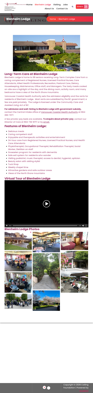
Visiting (57, 4)
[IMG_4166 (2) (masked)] (18, 301)
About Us (49, 8)
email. (46, 122)
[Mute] (83, 226)
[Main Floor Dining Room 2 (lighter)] (46, 242)
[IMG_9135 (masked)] (74, 282)
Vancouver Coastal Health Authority (59, 112)
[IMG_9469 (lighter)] (18, 261)
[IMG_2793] (18, 282)
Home (29, 4)
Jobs (65, 4)
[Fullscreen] (86, 226)
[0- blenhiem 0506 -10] (74, 261)
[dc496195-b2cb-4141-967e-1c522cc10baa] (46, 271)
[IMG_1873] (46, 300)
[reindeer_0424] (18, 241)
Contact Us (62, 8)
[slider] (45, 225)
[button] (46, 203)
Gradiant (83, 390)
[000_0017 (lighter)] (74, 241)
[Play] (7, 226)
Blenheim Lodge (43, 4)
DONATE (80, 7)
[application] (46, 203)
